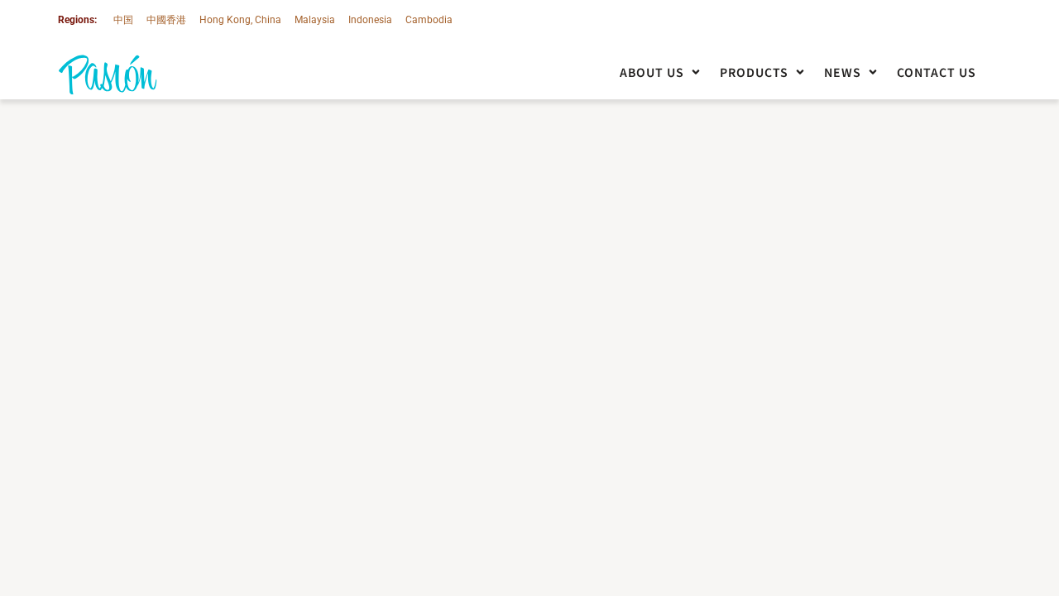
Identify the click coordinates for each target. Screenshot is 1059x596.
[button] (661, 72)
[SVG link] (107, 75)
